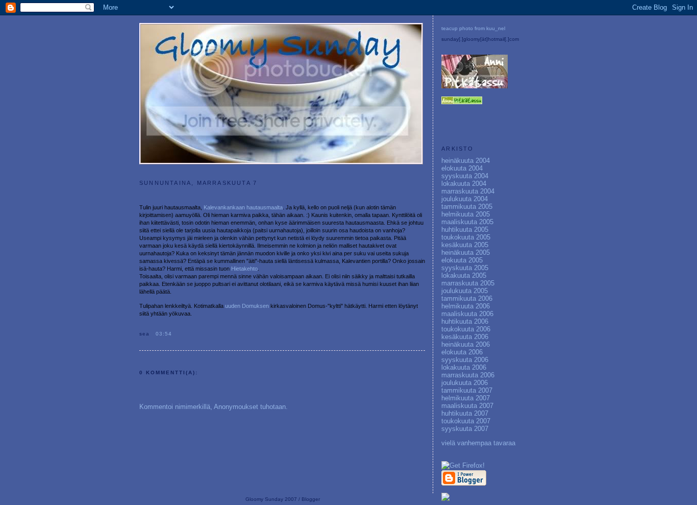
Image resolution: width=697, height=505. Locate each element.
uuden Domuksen (247, 306)
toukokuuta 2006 (465, 329)
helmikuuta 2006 (465, 306)
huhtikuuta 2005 (464, 229)
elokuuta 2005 (462, 260)
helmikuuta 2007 (465, 398)
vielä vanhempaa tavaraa (478, 443)
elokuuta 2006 (462, 352)
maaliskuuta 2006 (467, 314)
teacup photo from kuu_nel (473, 28)
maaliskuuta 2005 (467, 222)
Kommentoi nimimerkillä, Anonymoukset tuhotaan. (213, 407)
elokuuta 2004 (462, 168)
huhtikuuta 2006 (464, 321)
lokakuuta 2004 (463, 183)
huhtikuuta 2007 (464, 413)
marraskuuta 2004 (467, 191)
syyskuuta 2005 (464, 268)
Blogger (311, 499)
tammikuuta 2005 (466, 206)
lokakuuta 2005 (463, 275)
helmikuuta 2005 (465, 214)
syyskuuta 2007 (464, 428)
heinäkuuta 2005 (465, 252)
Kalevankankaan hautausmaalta (243, 207)
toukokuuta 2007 (465, 421)
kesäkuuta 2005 (464, 245)
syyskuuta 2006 (464, 360)
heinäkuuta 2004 (465, 160)
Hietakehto (244, 269)
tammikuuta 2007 (466, 390)
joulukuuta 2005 (464, 291)
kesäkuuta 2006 (464, 337)
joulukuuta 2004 (464, 199)
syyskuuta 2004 (464, 176)
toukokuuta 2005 (465, 237)
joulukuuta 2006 (464, 383)
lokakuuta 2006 (463, 367)
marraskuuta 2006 (467, 375)
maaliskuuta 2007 (467, 406)
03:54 (164, 333)
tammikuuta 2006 (466, 298)
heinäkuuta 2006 (465, 344)
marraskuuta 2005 (467, 283)
